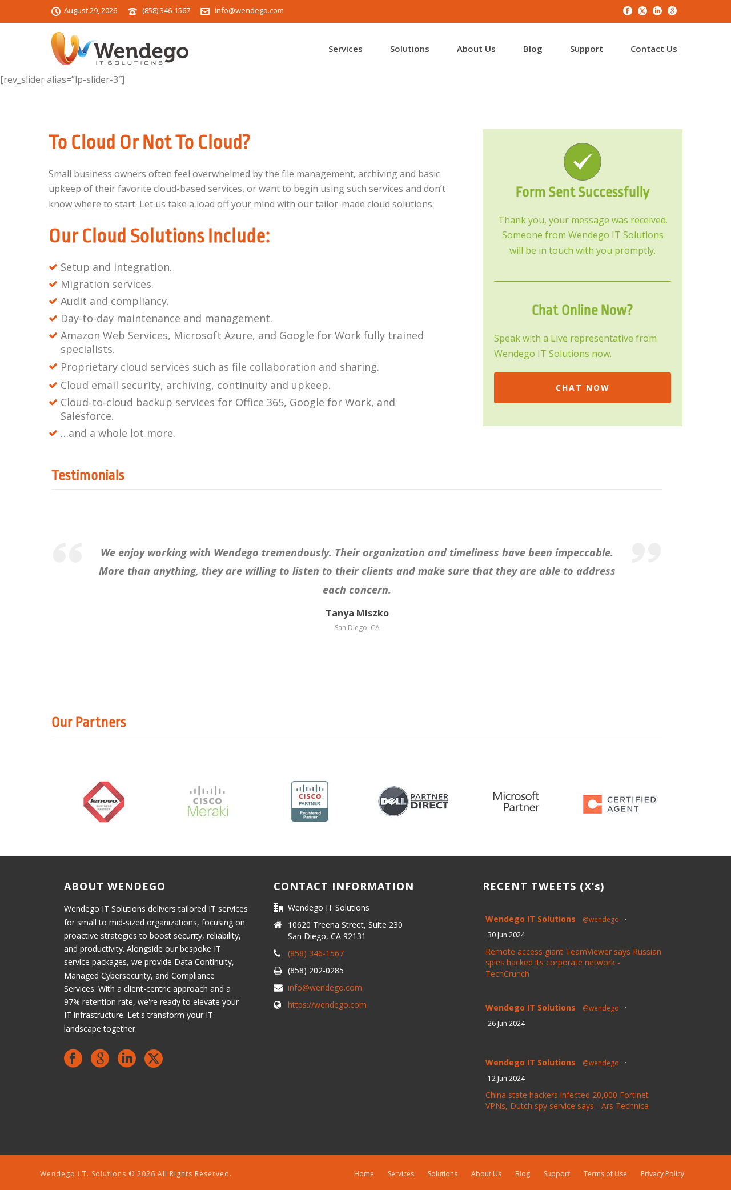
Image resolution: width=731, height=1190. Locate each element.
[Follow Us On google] (100, 1059)
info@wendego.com (249, 10)
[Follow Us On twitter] (153, 1059)
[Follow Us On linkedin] (127, 1059)
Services (345, 48)
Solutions (409, 48)
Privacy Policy (662, 1174)
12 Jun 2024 (506, 1078)
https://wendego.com (327, 1005)
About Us (476, 48)
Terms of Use (605, 1174)
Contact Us (653, 48)
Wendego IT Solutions (530, 918)
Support (586, 48)
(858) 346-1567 (166, 10)
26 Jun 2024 (506, 1023)
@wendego (601, 919)
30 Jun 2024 (506, 935)
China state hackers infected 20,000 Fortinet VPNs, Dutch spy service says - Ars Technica (567, 1100)
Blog (533, 48)
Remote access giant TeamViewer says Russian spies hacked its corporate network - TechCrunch (573, 962)
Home (364, 1174)
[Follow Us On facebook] (73, 1059)
